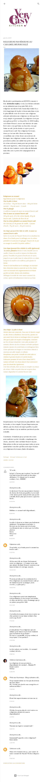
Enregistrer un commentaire (14, 763)
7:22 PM (12, 689)
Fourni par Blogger (23, 775)
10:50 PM (12, 587)
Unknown (13, 749)
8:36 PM (12, 513)
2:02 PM (12, 640)
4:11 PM (12, 717)
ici (28, 236)
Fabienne (13, 544)
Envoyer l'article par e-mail (18, 457)
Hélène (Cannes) (16, 660)
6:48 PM (12, 671)
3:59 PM (12, 729)
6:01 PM (12, 482)
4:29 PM (12, 743)
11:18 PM (12, 654)
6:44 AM (12, 605)
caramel (11, 460)
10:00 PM (13, 570)
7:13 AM (12, 621)
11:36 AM (12, 758)
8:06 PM (12, 501)
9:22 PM (12, 552)
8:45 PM (12, 538)
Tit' (11, 470)
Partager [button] (6, 457)
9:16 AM (12, 701)
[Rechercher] (38, 3)
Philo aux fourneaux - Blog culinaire (22, 677)
